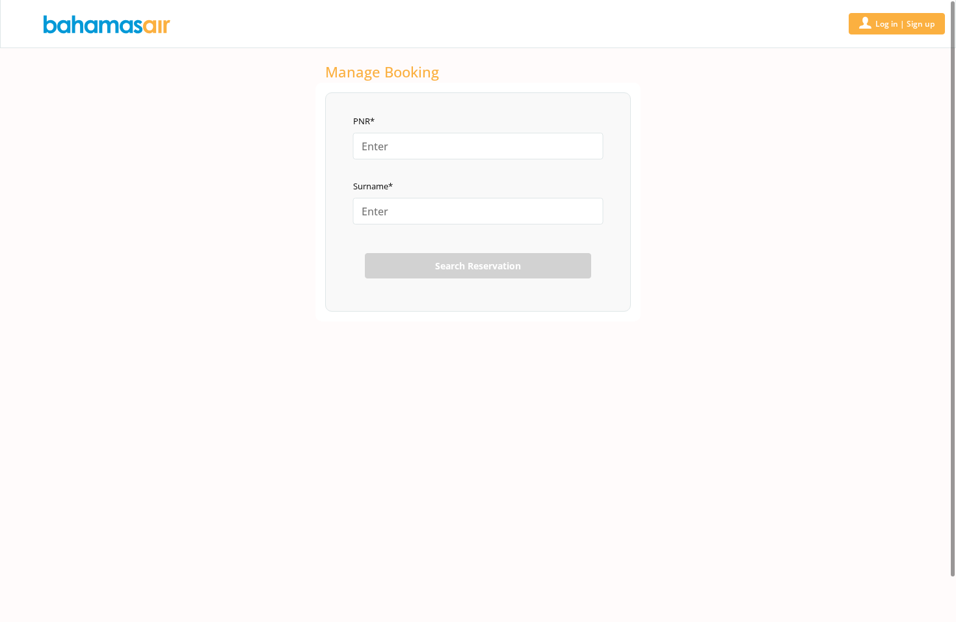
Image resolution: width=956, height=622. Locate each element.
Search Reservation (478, 266)
